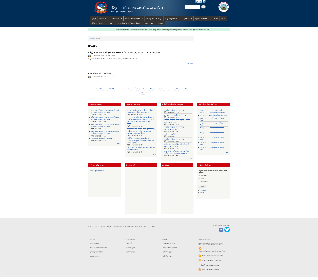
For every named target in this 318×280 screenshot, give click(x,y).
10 (151, 88)
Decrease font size (204, 1)
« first (100, 88)
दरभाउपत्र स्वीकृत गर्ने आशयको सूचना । (175, 115)
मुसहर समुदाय (149, 23)
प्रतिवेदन (185, 18)
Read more (189, 64)
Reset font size (200, 1)
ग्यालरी (216, 18)
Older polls (203, 190)
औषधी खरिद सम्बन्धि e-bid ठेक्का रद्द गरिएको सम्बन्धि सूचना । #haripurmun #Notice (176, 152)
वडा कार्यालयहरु (113, 18)
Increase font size (197, 1)
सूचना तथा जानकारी (201, 18)
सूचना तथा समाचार (95, 243)
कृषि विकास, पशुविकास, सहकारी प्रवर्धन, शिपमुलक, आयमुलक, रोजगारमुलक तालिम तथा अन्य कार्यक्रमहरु (140, 140)
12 (162, 88)
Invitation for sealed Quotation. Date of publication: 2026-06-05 (176, 145)
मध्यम (202, 179)
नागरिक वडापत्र (130, 252)
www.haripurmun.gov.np (210, 269)
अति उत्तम (203, 176)
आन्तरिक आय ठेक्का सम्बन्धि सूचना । (174, 110)
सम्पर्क (223, 18)
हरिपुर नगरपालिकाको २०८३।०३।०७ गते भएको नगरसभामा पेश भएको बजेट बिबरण (105, 111)
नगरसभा (108, 23)
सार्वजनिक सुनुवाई (167, 252)
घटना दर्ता (129, 243)
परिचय (101, 18)
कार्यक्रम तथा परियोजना (131, 18)
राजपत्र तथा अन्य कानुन (153, 18)
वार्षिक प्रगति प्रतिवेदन (169, 243)
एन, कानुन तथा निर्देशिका (96, 252)
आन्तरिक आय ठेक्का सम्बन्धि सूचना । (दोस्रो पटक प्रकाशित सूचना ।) (177, 121)
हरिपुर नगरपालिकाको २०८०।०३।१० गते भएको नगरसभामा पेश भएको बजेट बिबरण (105, 132)
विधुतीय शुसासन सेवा (170, 18)
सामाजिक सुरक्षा (130, 247)
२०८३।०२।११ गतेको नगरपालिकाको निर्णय (212, 113)
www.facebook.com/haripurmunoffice (212, 251)
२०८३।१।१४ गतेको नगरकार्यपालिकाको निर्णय (213, 115)
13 (169, 88)
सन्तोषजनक (204, 182)
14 (177, 88)
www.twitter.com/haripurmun (212, 255)
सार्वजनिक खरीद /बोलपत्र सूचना (98, 247)
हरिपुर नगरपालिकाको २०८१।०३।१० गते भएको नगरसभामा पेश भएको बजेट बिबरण (105, 125)
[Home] (102, 7)
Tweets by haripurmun (97, 171)
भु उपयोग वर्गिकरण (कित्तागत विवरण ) (129, 23)
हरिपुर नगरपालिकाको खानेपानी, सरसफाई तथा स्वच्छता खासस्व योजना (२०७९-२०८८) (140, 111)
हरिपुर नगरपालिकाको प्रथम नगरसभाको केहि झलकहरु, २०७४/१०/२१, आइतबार (124, 52)
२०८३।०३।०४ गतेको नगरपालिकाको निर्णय (212, 110)
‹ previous (111, 88)
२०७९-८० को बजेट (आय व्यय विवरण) (101, 139)
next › (185, 88)
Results (202, 192)
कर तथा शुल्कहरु (94, 256)
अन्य (118, 143)
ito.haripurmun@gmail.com (211, 260)
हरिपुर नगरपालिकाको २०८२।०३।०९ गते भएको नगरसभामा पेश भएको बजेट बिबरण (105, 118)
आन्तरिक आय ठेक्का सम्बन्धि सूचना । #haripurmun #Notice (174, 128)
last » (143, 92)
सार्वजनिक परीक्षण (167, 256)
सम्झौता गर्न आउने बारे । (171, 134)
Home (92, 38)
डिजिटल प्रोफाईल (97, 23)
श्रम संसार (160, 23)
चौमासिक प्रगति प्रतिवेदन (170, 247)
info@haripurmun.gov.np (210, 265)
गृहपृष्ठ (94, 18)
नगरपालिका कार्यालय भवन (99, 73)
